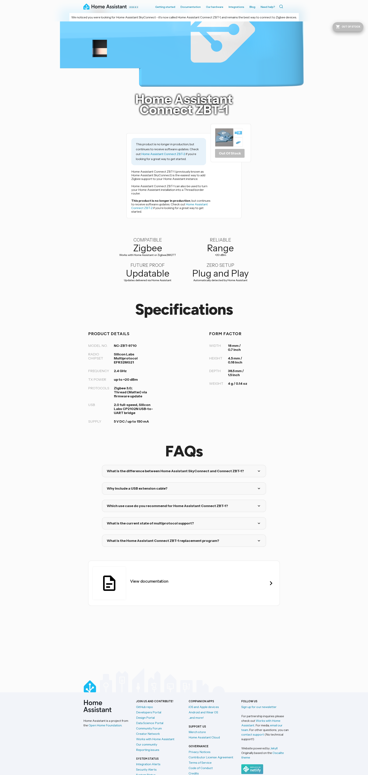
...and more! (196, 717)
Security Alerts (146, 769)
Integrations (236, 7)
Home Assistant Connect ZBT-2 (163, 154)
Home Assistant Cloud (204, 737)
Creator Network (148, 734)
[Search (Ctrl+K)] (282, 6)
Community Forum (149, 728)
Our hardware (214, 7)
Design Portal (145, 717)
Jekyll (274, 748)
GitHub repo (144, 707)
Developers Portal (148, 712)
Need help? (268, 7)
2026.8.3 (133, 7)
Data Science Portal (149, 723)
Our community (146, 744)
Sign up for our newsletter (259, 707)
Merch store (197, 732)
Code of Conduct (201, 768)
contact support (252, 734)
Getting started (165, 7)
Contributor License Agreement (211, 757)
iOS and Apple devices (204, 707)
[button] (184, 73)
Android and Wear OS (203, 712)
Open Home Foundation (105, 725)
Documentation (191, 7)
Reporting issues (147, 750)
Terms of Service (200, 762)
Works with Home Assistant (155, 739)
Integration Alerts (148, 764)
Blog (252, 7)
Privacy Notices (199, 752)
